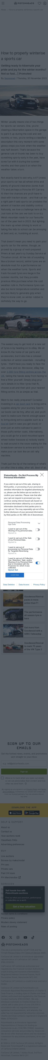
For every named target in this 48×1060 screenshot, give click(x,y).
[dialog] (24, 530)
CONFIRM (15, 575)
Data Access (24, 584)
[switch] (38, 529)
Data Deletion (9, 584)
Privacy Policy (39, 584)
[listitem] (24, 523)
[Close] (42, 475)
